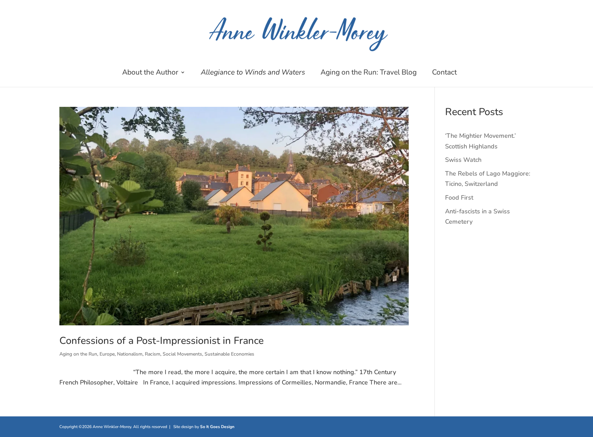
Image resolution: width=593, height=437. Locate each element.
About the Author (150, 73)
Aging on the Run (78, 354)
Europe (107, 354)
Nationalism (129, 354)
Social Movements (182, 354)
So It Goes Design (217, 426)
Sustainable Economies (229, 354)
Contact (444, 73)
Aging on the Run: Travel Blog (369, 73)
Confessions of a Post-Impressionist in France (161, 340)
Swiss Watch (463, 160)
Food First (459, 197)
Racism (152, 354)
